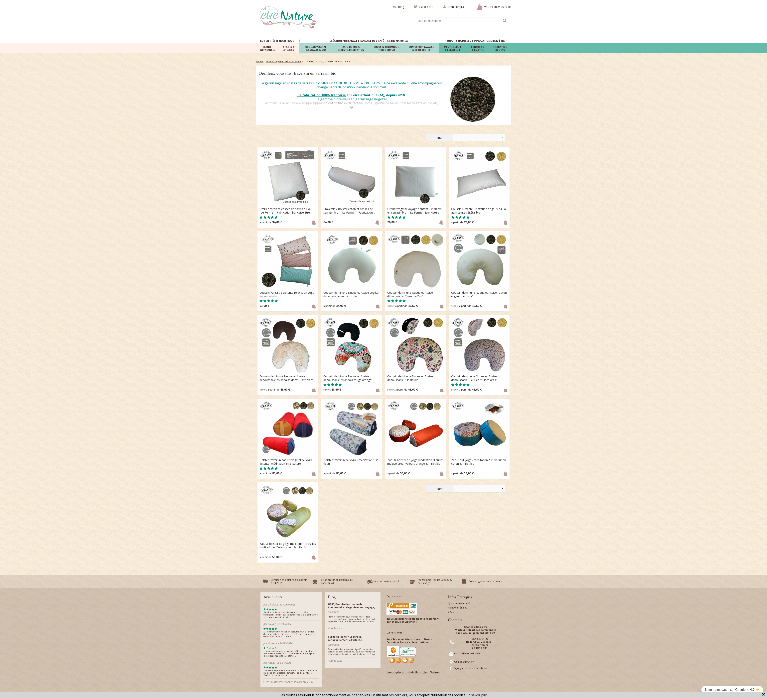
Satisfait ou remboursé (386, 581)
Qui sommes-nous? (459, 603)
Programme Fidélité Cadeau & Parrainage (435, 581)
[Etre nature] (288, 17)
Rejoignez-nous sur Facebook (470, 668)
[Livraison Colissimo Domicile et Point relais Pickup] (401, 654)
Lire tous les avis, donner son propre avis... (288, 682)
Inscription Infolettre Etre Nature (413, 672)
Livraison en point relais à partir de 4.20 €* (289, 581)
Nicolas (272, 662)
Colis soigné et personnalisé (485, 581)
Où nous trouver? (464, 661)
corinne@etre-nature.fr (467, 653)
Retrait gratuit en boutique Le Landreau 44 (336, 581)
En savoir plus (477, 695)
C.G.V (451, 611)
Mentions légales (457, 607)
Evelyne (272, 624)
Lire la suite (335, 628)
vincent (271, 643)
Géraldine (273, 604)
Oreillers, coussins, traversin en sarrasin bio (297, 73)
